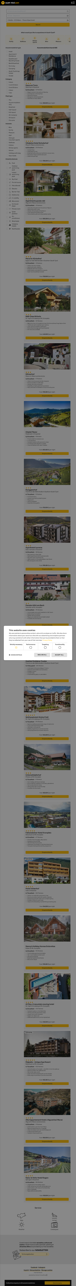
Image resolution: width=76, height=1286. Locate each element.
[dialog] (38, 643)
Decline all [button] (42, 655)
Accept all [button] (59, 655)
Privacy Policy (47, 640)
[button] (15, 655)
